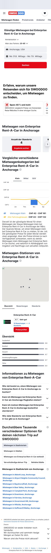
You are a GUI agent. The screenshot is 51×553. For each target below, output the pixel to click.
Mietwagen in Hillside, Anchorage (17, 504)
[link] (21, 148)
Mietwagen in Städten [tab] (13, 451)
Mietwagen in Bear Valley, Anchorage (18, 487)
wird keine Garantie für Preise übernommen (19, 521)
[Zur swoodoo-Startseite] (16, 13)
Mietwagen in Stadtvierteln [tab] (15, 445)
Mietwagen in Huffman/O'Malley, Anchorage (21, 508)
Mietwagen (6, 548)
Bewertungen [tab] (22, 306)
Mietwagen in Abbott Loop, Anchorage (19, 475)
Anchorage (42, 548)
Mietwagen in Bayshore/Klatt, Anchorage (20, 484)
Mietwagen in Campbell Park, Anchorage (20, 491)
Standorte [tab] (36, 306)
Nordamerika (17, 548)
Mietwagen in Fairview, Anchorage (17, 498)
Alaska (33, 548)
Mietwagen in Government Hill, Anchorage (20, 501)
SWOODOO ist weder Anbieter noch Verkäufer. (20, 528)
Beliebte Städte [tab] (37, 462)
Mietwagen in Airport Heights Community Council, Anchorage (24, 479)
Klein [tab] (17, 178)
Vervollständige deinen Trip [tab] (15, 462)
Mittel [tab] (26, 178)
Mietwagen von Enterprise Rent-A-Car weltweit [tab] (24, 457)
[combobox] (12, 39)
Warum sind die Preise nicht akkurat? (21, 538)
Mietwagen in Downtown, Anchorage (18, 494)
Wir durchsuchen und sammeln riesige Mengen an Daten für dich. (21, 533)
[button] (4, 13)
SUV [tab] (34, 178)
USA (26, 548)
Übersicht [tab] (8, 306)
